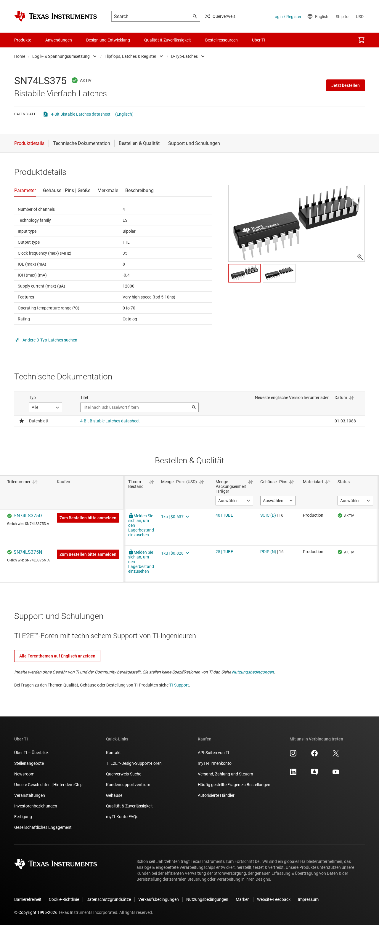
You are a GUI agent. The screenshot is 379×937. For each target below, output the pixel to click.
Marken (243, 899)
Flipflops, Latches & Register (130, 56)
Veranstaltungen (29, 795)
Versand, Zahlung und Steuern (225, 774)
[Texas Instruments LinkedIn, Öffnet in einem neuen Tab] (293, 774)
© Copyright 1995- (35, 912)
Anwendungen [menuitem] (58, 40)
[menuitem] (361, 40)
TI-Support (179, 685)
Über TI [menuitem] (258, 40)
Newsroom (24, 774)
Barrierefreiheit (27, 899)
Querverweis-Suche (123, 774)
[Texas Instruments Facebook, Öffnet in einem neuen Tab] (314, 755)
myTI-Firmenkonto (215, 763)
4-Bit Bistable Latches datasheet (80, 114)
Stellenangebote (29, 763)
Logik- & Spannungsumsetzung (61, 56)
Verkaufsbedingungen (158, 899)
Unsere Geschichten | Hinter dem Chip (48, 784)
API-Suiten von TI (213, 752)
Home (19, 56)
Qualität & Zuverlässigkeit (129, 806)
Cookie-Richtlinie (64, 899)
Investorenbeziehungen (35, 806)
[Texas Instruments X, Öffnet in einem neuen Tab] (335, 755)
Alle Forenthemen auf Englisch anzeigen (57, 656)
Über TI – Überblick (31, 752)
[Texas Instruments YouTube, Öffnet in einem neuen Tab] (335, 774)
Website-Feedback (273, 899)
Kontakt (113, 752)
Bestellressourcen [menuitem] (221, 40)
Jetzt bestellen (345, 85)
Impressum (308, 899)
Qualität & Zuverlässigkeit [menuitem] (167, 40)
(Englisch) (124, 114)
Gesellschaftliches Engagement (43, 827)
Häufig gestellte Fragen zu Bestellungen (234, 784)
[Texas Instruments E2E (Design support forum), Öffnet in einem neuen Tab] (314, 774)
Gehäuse (114, 795)
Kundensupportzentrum (128, 784)
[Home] (55, 16)
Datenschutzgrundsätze (108, 899)
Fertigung (23, 816)
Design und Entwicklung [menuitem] (108, 40)
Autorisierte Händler (216, 795)
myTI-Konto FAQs (122, 816)
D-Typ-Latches (184, 56)
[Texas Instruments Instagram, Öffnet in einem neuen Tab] (293, 755)
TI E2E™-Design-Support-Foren (134, 763)
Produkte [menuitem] (22, 40)
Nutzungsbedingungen (253, 672)
